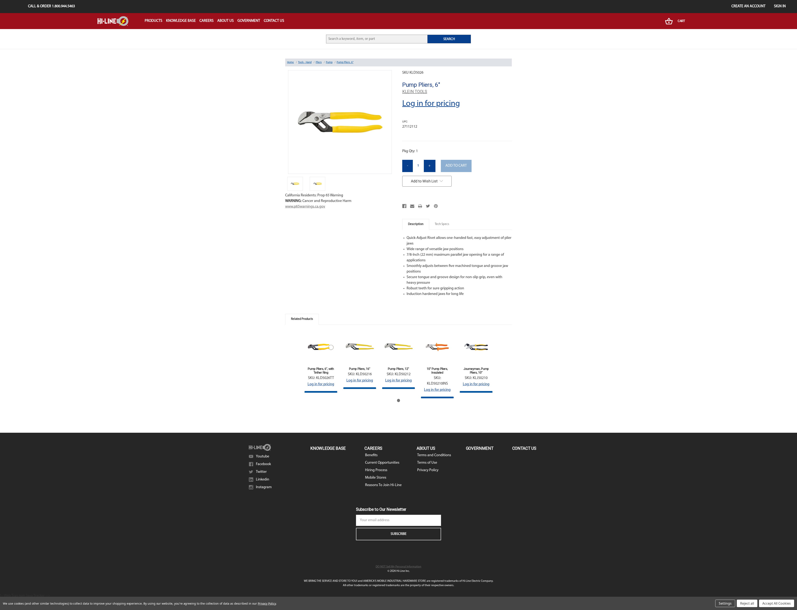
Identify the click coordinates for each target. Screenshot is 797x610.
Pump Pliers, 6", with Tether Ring (321, 370)
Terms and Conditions (434, 455)
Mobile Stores (375, 478)
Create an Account (748, 6)
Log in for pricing (431, 104)
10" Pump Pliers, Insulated (437, 370)
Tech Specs (442, 224)
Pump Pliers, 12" (398, 369)
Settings (725, 603)
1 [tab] (398, 400)
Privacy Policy (427, 470)
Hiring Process (376, 470)
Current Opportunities (382, 463)
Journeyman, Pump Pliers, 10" (476, 370)
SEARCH (449, 39)
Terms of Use (427, 463)
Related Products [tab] (302, 319)
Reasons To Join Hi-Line (383, 485)
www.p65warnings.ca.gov (305, 207)
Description (415, 224)
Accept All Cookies (776, 603)
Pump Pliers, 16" (359, 369)
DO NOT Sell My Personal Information (398, 566)
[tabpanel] (321, 361)
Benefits (371, 455)
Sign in (780, 6)
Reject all (747, 603)
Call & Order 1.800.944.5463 (51, 6)
